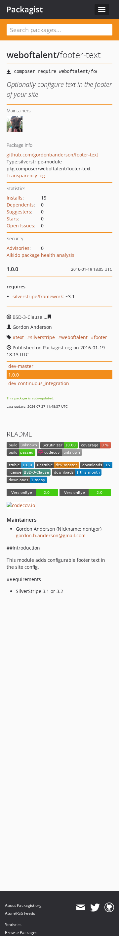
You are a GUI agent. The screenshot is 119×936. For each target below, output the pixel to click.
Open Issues (20, 225)
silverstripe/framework (38, 296)
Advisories (18, 248)
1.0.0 (13, 375)
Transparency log (26, 175)
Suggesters (19, 211)
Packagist (24, 9)
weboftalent (74, 337)
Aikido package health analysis (40, 255)
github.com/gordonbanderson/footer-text (52, 154)
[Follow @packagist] (95, 907)
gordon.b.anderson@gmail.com (51, 535)
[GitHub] (109, 907)
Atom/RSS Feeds (20, 913)
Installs (14, 198)
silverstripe (42, 337)
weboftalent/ (33, 55)
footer (100, 337)
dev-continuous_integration (38, 383)
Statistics (13, 924)
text (20, 337)
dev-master (20, 366)
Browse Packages (21, 932)
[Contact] (80, 907)
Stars (12, 218)
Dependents (20, 205)
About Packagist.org (23, 905)
